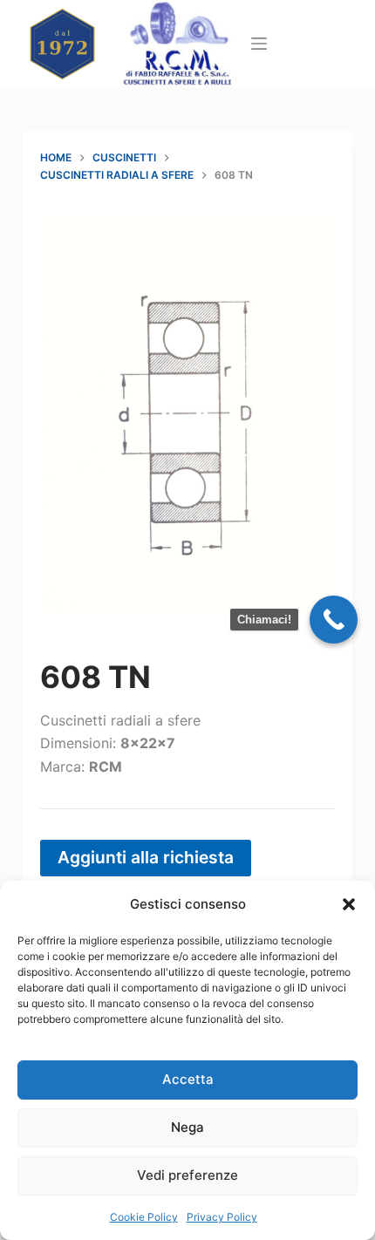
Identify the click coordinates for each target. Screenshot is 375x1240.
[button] (349, 904)
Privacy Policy (222, 1216)
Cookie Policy (144, 1216)
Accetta (188, 1079)
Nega (187, 1127)
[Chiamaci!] (334, 620)
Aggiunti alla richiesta (146, 857)
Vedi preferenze (187, 1175)
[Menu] (259, 43)
